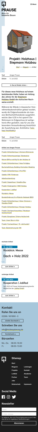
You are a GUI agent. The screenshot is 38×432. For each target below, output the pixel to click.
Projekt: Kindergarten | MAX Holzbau (14, 186)
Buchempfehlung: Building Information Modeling (18, 167)
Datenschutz (16, 384)
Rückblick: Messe (8, 193)
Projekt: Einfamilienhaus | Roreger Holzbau (16, 207)
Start (18, 67)
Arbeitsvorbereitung (8, 178)
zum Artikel (9, 266)
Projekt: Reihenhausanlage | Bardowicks (15, 156)
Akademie (27, 374)
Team (26, 377)
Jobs (13, 380)
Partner (14, 377)
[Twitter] (14, 397)
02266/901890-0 (10, 316)
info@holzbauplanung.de (12, 329)
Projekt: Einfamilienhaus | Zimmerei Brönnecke (18, 152)
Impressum (27, 384)
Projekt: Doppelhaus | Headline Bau (14, 182)
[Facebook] (3, 397)
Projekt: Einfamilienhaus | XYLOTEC (14, 171)
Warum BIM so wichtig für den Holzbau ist (16, 159)
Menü (34, 4)
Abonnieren (19, 423)
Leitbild (14, 374)
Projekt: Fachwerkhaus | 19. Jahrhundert (15, 224)
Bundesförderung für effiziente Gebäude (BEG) (17, 197)
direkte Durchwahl (11, 321)
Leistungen (28, 367)
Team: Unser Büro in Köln (10, 220)
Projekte (15, 370)
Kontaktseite (10, 334)
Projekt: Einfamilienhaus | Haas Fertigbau (16, 163)
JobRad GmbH (19, 288)
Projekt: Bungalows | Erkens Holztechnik (15, 216)
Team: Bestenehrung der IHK (11, 228)
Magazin (26, 67)
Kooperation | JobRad (9, 190)
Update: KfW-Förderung (10, 175)
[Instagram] (8, 397)
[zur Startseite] (10, 10)
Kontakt (27, 370)
